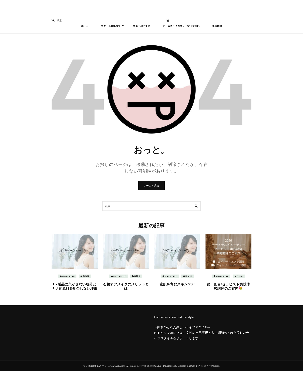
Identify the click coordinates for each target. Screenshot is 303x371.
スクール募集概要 (111, 26)
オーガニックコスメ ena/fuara (181, 26)
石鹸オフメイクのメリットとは (126, 286)
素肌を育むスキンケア (177, 284)
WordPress (213, 365)
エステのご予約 (141, 26)
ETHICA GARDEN (115, 365)
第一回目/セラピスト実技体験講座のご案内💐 (228, 286)
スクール (238, 276)
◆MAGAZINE (67, 276)
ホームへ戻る (151, 185)
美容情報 (217, 26)
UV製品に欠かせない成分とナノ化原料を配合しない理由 (74, 286)
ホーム (85, 26)
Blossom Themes (186, 365)
